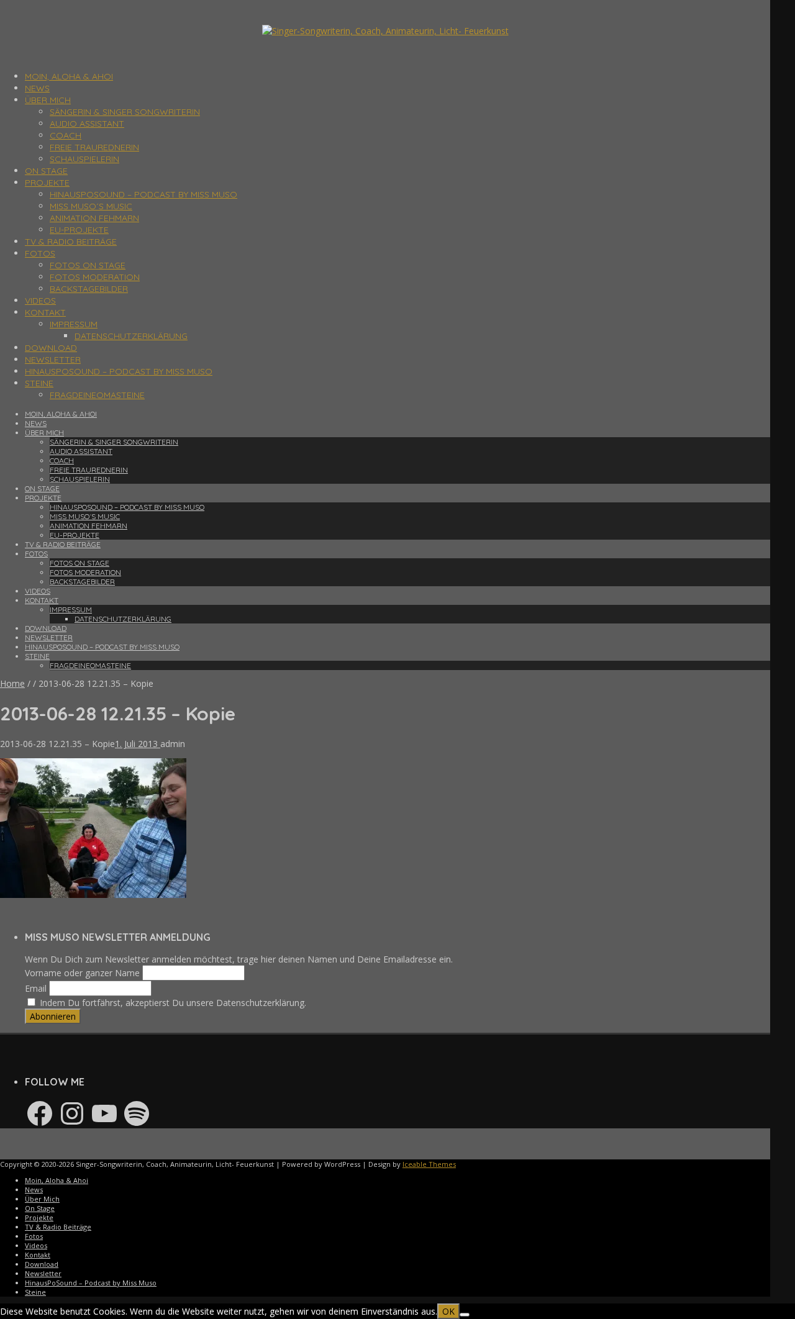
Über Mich (48, 100)
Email (36, 988)
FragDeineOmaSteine (97, 395)
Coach (65, 135)
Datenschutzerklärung (131, 336)
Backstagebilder (89, 288)
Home (12, 683)
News (37, 88)
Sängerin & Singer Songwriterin (125, 111)
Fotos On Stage (87, 265)
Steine (39, 383)
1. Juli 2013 (137, 744)
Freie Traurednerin (94, 147)
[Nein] (465, 1315)
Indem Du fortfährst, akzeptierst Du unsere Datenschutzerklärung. (171, 1003)
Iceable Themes (429, 1164)
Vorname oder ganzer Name (82, 973)
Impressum (74, 324)
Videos (40, 300)
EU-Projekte (79, 229)
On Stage (46, 170)
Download (51, 347)
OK (448, 1311)
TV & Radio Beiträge (71, 241)
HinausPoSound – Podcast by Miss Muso (143, 194)
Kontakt (45, 312)
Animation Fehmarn (94, 218)
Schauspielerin (84, 159)
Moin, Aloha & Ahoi (69, 76)
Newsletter (53, 359)
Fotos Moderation (95, 277)
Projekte (47, 182)
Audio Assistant (87, 123)
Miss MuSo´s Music (91, 206)
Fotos (40, 253)
